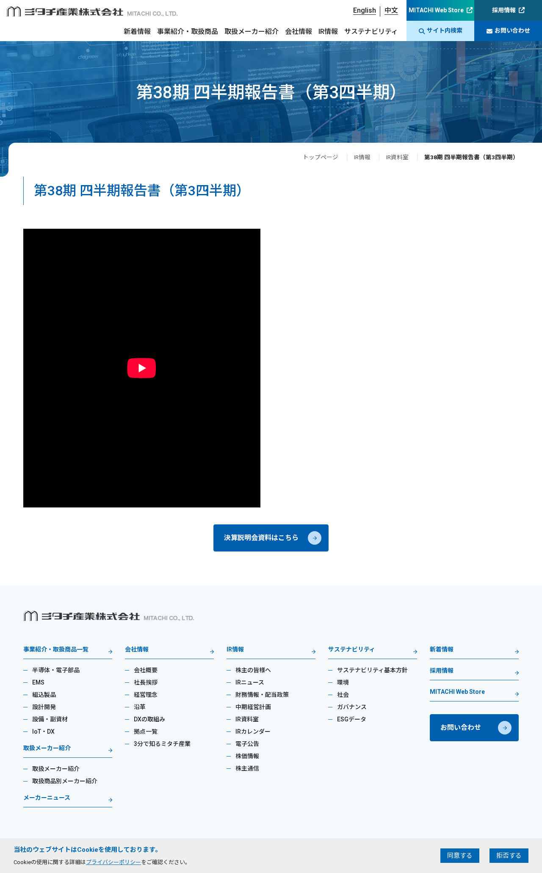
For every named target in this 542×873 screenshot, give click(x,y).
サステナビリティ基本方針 (372, 670)
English (364, 10)
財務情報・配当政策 (262, 694)
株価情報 (247, 756)
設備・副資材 (50, 719)
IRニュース (249, 682)
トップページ (320, 157)
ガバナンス (352, 707)
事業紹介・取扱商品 (187, 32)
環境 (343, 682)
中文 (391, 10)
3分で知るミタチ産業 (162, 743)
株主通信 (247, 768)
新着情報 (137, 32)
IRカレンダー (253, 731)
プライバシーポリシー (113, 862)
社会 (343, 694)
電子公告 (247, 743)
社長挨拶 (146, 682)
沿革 (140, 707)
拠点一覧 (146, 731)
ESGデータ (351, 719)
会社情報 (298, 32)
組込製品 (44, 694)
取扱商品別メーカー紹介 (64, 781)
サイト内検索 (444, 30)
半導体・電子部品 (56, 670)
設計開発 (44, 707)
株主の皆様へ (253, 670)
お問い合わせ (512, 30)
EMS (38, 682)
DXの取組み (149, 719)
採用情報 (504, 10)
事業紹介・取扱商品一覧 (55, 649)
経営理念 (146, 694)
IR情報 (328, 32)
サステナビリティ (371, 32)
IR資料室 (397, 157)
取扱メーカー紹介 (251, 32)
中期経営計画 (253, 707)
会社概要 (146, 670)
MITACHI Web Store (436, 10)
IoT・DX (43, 731)
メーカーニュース (46, 798)
